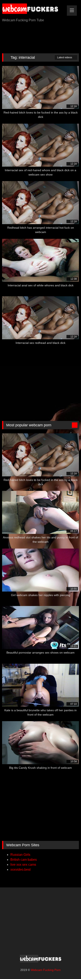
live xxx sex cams (23, 864)
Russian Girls (20, 854)
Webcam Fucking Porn (46, 970)
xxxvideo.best (20, 869)
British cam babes (23, 859)
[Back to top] (68, 967)
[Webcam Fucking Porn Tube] (33, 9)
